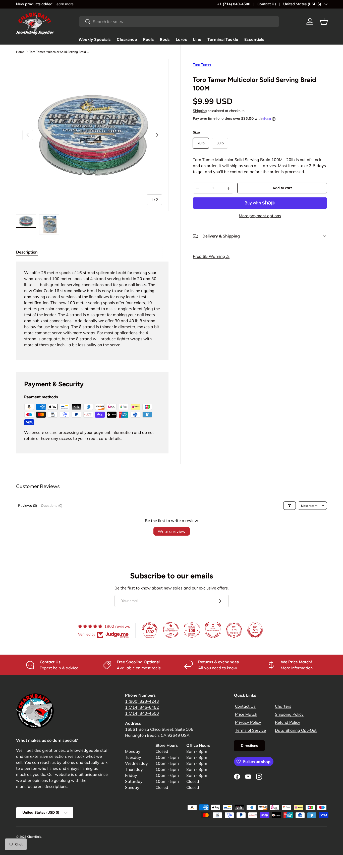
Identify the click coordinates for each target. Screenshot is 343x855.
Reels (148, 39)
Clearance (127, 39)
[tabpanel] (92, 311)
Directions (249, 745)
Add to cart (282, 188)
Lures (181, 39)
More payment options (260, 215)
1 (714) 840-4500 (142, 713)
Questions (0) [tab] (51, 505)
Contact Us (266, 4)
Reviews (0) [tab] (27, 505)
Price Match (246, 714)
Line (197, 39)
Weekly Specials (95, 39)
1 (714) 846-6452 (142, 707)
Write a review (172, 531)
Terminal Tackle (222, 39)
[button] (323, 21)
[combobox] (179, 21)
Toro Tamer (202, 64)
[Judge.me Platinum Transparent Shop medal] (171, 630)
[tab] (27, 252)
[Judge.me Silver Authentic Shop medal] (213, 630)
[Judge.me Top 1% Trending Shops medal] (234, 630)
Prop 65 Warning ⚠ (211, 256)
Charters (283, 706)
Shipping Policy (289, 714)
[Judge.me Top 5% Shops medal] (255, 630)
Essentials (254, 39)
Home (20, 52)
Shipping (200, 110)
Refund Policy (287, 722)
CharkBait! (34, 836)
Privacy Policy (248, 722)
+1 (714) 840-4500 (233, 4)
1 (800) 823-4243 (142, 701)
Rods (165, 39)
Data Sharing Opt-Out (296, 730)
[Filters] (289, 505)
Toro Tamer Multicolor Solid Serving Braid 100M (59, 52)
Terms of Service (250, 730)
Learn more (64, 4)
